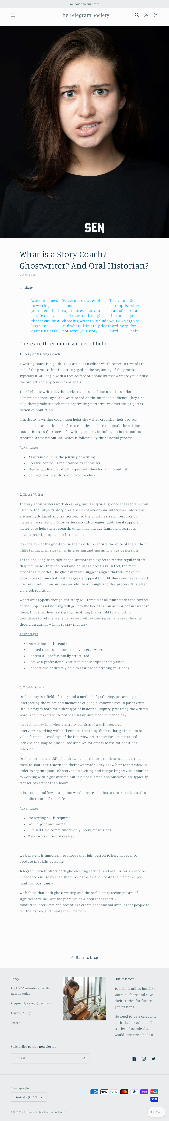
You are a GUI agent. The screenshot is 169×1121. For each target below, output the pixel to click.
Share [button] (29, 287)
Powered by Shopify (55, 1112)
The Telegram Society (31, 1112)
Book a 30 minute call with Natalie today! (30, 990)
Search (16, 1022)
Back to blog (87, 957)
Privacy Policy (21, 1013)
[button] (13, 15)
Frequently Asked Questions (31, 1003)
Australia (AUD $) (26, 1097)
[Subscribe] (83, 1058)
